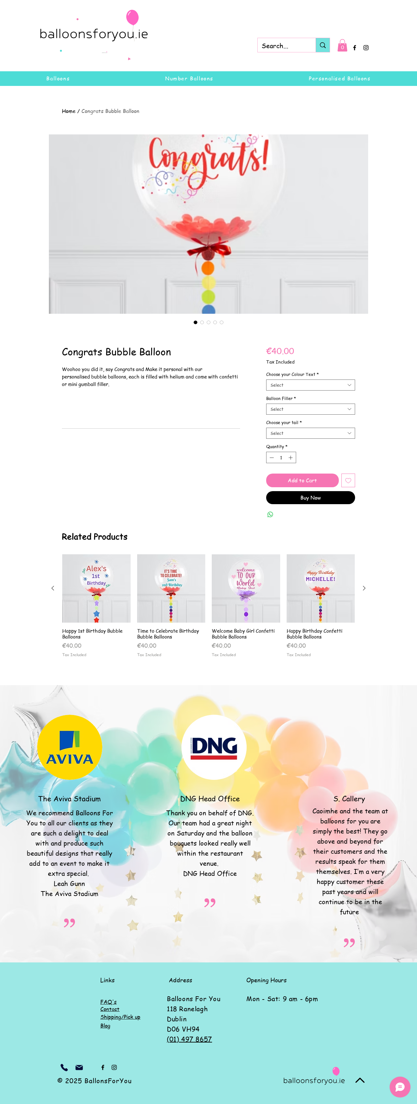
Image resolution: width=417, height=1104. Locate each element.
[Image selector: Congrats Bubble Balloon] (195, 322)
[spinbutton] (281, 457)
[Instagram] (366, 47)
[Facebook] (354, 47)
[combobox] (310, 385)
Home (69, 111)
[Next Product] (364, 588)
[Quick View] (96, 588)
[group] (208, 605)
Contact (110, 1009)
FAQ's (108, 1001)
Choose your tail (284, 422)
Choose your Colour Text (292, 374)
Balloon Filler (281, 398)
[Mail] (79, 1067)
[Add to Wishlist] (348, 480)
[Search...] (323, 45)
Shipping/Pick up (120, 1016)
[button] (342, 45)
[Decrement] (271, 457)
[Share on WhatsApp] (270, 514)
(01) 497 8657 (189, 1039)
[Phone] (64, 1067)
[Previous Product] (53, 588)
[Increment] (291, 457)
